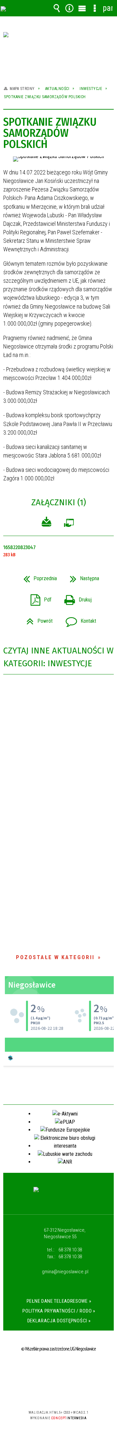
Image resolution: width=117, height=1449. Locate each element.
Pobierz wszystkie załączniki (46, 523)
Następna (82, 576)
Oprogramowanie (68, 524)
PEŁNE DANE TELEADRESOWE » (59, 1301)
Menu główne (82, 8)
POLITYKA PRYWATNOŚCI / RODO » (58, 1311)
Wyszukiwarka (57, 8)
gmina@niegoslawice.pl (65, 1272)
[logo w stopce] (58, 1196)
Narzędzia (69, 8)
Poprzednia (37, 576)
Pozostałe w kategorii (55, 957)
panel (107, 8)
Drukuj (75, 598)
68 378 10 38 (70, 1250)
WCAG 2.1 (78, 1393)
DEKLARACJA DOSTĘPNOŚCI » (59, 1321)
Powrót (37, 619)
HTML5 (48, 1393)
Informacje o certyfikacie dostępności (59, 1370)
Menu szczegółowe (95, 8)
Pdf (38, 598)
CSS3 (57, 1393)
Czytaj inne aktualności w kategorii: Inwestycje (58, 657)
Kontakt (78, 619)
